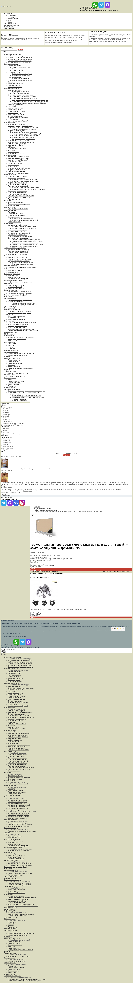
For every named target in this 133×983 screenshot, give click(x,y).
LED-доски (11, 147)
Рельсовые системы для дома (18, 257)
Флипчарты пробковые (15, 202)
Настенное (6, 439)
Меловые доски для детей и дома (19, 373)
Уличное (5, 444)
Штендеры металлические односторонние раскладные (30, 100)
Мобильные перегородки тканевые (19, 61)
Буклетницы (8, 283)
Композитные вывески (15, 83)
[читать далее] (29, 484)
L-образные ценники (15, 163)
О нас (10, 22)
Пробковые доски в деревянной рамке (25, 179)
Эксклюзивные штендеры (16, 114)
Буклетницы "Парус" (15, 287)
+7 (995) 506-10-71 (86, 7)
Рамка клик (11, 365)
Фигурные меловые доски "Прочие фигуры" (26, 134)
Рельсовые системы (11, 256)
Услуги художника (10, 378)
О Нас (37, 623)
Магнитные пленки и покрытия (18, 278)
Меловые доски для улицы (17, 144)
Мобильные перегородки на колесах (20, 57)
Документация (9, 28)
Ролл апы (11, 345)
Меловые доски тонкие (15, 145)
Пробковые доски (10, 174)
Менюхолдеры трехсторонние (18, 324)
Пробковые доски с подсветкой (18, 251)
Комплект (6, 432)
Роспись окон (12, 386)
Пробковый (6, 414)
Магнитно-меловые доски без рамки (24, 226)
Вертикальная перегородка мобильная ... (116, 571)
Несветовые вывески (15, 72)
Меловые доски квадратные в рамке (24, 129)
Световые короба (17, 70)
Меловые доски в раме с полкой (18, 140)
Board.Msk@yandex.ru (8, 620)
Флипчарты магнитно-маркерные (19, 204)
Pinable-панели (9, 334)
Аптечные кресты (14, 85)
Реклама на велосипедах (12, 309)
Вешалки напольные (11, 290)
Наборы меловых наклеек (16, 171)
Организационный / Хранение (13, 425)
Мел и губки (15, 394)
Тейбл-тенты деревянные (16, 316)
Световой (6, 418)
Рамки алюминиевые (15, 363)
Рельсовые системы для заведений (20, 259)
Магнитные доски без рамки (17, 225)
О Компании (8, 14)
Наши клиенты (9, 27)
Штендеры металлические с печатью (24, 96)
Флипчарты (8, 200)
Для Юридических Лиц (11, 25)
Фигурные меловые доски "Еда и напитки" (26, 135)
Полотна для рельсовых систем (22, 262)
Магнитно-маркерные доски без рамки (24, 228)
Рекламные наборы (11, 308)
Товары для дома (10, 371)
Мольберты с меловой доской (18, 121)
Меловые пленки (13, 275)
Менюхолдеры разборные (17, 327)
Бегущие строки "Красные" (17, 376)
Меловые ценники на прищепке (18, 173)
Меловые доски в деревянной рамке (20, 126)
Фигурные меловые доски (16, 131)
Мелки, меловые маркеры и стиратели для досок (24, 392)
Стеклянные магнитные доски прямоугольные (27, 241)
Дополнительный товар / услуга (13, 434)
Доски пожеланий (10, 306)
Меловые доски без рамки (16, 124)
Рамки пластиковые (14, 360)
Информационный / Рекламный (13, 423)
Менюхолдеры (9, 321)
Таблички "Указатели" (15, 270)
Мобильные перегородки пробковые (20, 59)
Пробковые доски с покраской (18, 186)
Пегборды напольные (15, 213)
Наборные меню (9, 207)
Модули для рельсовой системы (18, 261)
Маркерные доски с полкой (17, 339)
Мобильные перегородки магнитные (20, 56)
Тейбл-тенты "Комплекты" (16, 319)
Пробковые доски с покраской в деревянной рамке (29, 189)
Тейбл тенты (8, 314)
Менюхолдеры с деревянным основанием (22, 322)
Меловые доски (9, 122)
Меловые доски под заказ (16, 153)
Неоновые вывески (14, 77)
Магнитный (6, 409)
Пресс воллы (12, 344)
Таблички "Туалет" (14, 272)
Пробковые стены (14, 199)
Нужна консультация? (8, 649)
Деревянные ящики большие (18, 355)
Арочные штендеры (14, 109)
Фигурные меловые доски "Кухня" (23, 137)
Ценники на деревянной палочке (19, 168)
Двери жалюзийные (11, 298)
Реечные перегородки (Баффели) (15, 295)
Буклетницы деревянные (16, 285)
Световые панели (14, 82)
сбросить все (5, 404)
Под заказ (6, 450)
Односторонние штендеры (20, 92)
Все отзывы (5, 497)
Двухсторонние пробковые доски (19, 197)
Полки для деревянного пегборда (23, 218)
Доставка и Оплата (10, 23)
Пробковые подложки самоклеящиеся (21, 196)
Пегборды (11, 212)
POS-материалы (9, 342)
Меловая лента (13, 166)
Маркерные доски (10, 335)
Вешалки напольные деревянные (19, 291)
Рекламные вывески (11, 64)
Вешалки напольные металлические (20, 293)
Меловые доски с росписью (17, 148)
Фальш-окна (8, 296)
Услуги (10, 20)
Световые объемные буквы (21, 67)
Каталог (3, 652)
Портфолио (12, 15)
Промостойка (12, 348)
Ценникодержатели (10, 332)
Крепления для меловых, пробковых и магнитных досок (26, 391)
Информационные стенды (13, 280)
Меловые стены (13, 152)
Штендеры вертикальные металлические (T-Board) (29, 103)
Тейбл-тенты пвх (13, 318)
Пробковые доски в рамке (16, 178)
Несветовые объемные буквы (22, 74)
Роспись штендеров (14, 383)
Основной (6, 428)
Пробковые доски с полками (17, 194)
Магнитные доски (10, 223)
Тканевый (6, 416)
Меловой (6, 410)
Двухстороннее (8, 448)
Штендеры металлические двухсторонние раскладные (30, 101)
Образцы (7, 370)
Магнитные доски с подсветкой (18, 249)
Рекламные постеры (11, 265)
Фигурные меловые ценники (17, 170)
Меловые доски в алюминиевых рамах (21, 142)
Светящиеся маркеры (19, 399)
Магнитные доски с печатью (17, 235)
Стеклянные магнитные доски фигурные (25, 246)
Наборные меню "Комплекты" (18, 209)
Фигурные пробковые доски (17, 183)
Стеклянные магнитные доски (18, 238)
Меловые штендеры (15, 90)
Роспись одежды (13, 384)
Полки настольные (14, 222)
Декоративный (7, 421)
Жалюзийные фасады (15, 301)
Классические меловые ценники (18, 157)
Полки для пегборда (15, 217)
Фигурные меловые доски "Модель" (23, 139)
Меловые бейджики (14, 161)
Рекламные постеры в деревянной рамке (22, 267)
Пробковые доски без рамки (17, 176)
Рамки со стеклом (14, 366)
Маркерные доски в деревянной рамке (21, 337)
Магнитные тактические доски (22, 236)
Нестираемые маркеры (19, 400)
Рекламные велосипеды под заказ (19, 313)
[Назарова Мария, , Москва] (4, 467)
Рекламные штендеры (11, 88)
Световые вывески (14, 65)
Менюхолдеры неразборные (17, 326)
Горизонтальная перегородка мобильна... (46, 571)
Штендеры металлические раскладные (21, 95)
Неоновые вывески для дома (21, 78)
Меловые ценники (10, 155)
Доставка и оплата (14, 623)
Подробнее (34, 615)
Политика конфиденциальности (15, 636)
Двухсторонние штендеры (20, 93)
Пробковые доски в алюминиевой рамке (25, 181)
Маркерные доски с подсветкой (18, 252)
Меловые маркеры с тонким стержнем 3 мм (26, 396)
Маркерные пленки (14, 277)
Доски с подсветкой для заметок (15, 248)
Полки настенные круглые (17, 215)
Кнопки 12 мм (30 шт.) (39, 577)
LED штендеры (13, 119)
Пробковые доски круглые (17, 192)
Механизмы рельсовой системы (22, 264)
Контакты (11, 17)
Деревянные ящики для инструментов (21, 353)
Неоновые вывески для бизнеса (22, 80)
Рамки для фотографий (12, 358)
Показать (18, 456)
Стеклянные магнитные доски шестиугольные (27, 244)
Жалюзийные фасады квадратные (23, 303)
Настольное (7, 442)
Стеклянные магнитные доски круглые (25, 243)
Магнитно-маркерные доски (17, 230)
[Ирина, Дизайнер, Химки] (4, 481)
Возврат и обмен (13, 18)
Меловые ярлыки (13, 165)
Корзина (3, 651)
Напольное (6, 441)
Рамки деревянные (14, 361)
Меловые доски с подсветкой (17, 254)
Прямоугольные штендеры (17, 111)
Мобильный (6, 419)
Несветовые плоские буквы (21, 75)
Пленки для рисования (12, 274)
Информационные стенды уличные (20, 282)
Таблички (7, 269)
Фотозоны (11, 150)
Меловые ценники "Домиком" (18, 160)
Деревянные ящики (11, 352)
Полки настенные (10, 210)
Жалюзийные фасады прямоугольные (24, 305)
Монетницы (8, 357)
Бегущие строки (9, 374)
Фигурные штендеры (15, 116)
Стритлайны (12, 106)
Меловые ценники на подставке (18, 158)
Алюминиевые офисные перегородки (20, 62)
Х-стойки (11, 347)
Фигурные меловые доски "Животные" (24, 132)
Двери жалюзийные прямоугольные (20, 300)
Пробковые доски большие (17, 184)
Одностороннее (8, 446)
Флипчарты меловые (15, 205)
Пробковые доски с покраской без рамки (25, 187)
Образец (5, 430)
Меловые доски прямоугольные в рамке (25, 127)
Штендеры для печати (15, 105)
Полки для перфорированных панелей (25, 220)
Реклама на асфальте (11, 350)
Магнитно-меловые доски (16, 231)
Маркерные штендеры (15, 108)
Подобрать (66, 455)
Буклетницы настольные (16, 288)
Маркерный (6, 412)
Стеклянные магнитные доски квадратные (26, 239)
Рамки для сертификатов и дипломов (20, 368)
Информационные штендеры (18, 118)
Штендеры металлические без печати (24, 98)
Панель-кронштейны (15, 87)
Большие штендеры (14, 113)
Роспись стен (12, 379)
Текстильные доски (10, 340)
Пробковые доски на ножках (17, 191)
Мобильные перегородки (12, 54)
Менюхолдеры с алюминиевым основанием (23, 331)
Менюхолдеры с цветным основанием (21, 329)
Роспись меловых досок (16, 381)
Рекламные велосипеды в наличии (19, 311)
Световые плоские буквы (20, 69)
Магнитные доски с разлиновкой (19, 233)
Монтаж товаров (9, 387)
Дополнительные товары (12, 389)
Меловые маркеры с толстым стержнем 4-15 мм (28, 397)
